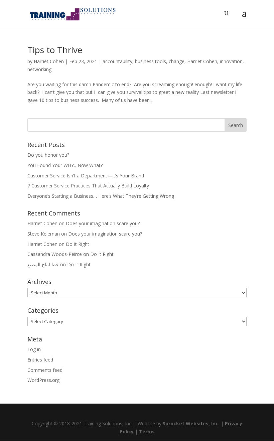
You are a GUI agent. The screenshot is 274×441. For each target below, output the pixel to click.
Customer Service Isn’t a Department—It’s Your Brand (85, 175)
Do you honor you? (48, 155)
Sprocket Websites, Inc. (191, 423)
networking (39, 69)
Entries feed (40, 359)
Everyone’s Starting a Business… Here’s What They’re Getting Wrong (100, 196)
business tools (150, 61)
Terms (147, 431)
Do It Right (77, 244)
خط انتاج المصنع (43, 264)
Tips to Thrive (54, 50)
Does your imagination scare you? (103, 223)
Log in (34, 349)
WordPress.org (43, 380)
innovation (231, 61)
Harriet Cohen (49, 61)
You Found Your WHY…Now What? (65, 165)
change (176, 61)
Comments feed (44, 370)
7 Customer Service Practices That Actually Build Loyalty (88, 185)
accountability (117, 61)
